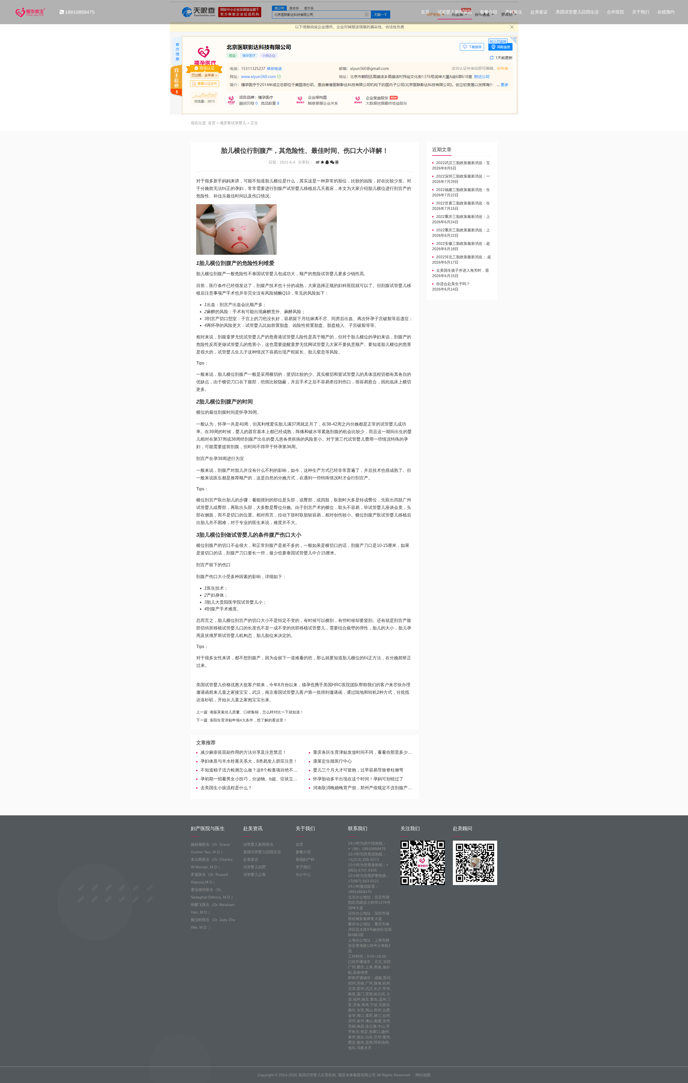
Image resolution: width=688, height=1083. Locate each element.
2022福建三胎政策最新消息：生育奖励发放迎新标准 (461, 189)
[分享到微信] (332, 162)
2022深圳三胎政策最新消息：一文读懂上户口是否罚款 (461, 176)
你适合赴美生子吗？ (453, 284)
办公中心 (303, 874)
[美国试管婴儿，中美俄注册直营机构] (29, 12)
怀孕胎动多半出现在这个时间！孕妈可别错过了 (358, 779)
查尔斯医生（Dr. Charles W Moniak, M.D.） (211, 863)
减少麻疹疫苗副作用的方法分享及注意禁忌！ (243, 752)
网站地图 (423, 1075)
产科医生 (513, 12)
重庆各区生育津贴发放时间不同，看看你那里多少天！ (363, 752)
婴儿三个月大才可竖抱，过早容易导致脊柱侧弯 (358, 770)
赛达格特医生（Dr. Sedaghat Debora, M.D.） (213, 893)
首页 (425, 12)
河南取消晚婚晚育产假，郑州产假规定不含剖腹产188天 (363, 787)
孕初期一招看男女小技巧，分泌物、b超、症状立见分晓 (250, 779)
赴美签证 (539, 12)
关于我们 (640, 12)
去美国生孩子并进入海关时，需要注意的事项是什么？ (460, 270)
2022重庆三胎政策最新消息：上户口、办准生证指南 (461, 216)
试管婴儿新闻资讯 (455, 12)
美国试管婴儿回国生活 (577, 12)
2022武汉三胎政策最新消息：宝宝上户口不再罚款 (461, 163)
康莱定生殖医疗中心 (332, 761)
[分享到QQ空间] (322, 162)
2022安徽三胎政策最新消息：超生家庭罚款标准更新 (461, 243)
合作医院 (615, 12)
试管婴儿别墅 (254, 867)
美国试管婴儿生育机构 (317, 1075)
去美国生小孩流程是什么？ (226, 787)
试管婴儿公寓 (254, 874)
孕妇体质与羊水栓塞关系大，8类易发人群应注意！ (249, 761)
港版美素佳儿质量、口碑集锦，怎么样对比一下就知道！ (257, 712)
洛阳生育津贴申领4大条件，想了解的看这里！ (248, 720)
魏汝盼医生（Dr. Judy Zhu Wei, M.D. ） (213, 923)
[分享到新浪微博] (318, 162)
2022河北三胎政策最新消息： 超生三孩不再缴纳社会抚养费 (461, 257)
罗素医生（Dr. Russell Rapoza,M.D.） (209, 878)
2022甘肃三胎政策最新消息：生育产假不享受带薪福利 (461, 203)
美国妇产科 (305, 859)
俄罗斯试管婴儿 (233, 123)
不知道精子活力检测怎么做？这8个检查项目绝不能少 (250, 770)
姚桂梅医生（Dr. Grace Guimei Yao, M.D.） (210, 848)
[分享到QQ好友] (327, 162)
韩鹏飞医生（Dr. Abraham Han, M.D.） (213, 908)
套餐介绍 (488, 12)
